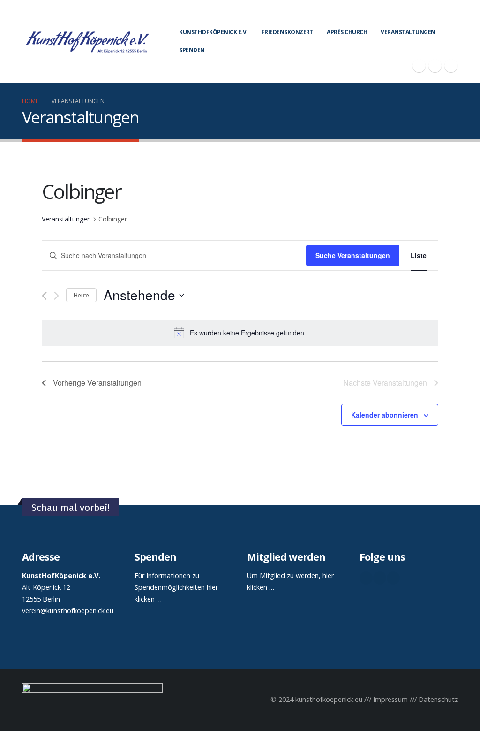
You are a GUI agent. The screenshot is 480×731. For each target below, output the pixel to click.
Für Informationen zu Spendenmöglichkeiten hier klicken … (176, 587)
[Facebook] (419, 65)
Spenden (192, 50)
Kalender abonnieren (384, 414)
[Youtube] (435, 65)
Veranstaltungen (408, 32)
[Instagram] (451, 65)
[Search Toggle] (454, 14)
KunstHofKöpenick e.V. (213, 32)
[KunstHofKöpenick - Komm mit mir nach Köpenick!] (87, 41)
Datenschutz (438, 699)
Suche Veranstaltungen (352, 255)
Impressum (390, 699)
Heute (81, 295)
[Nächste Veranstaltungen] (56, 295)
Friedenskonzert (288, 32)
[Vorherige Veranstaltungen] (44, 295)
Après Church (347, 32)
